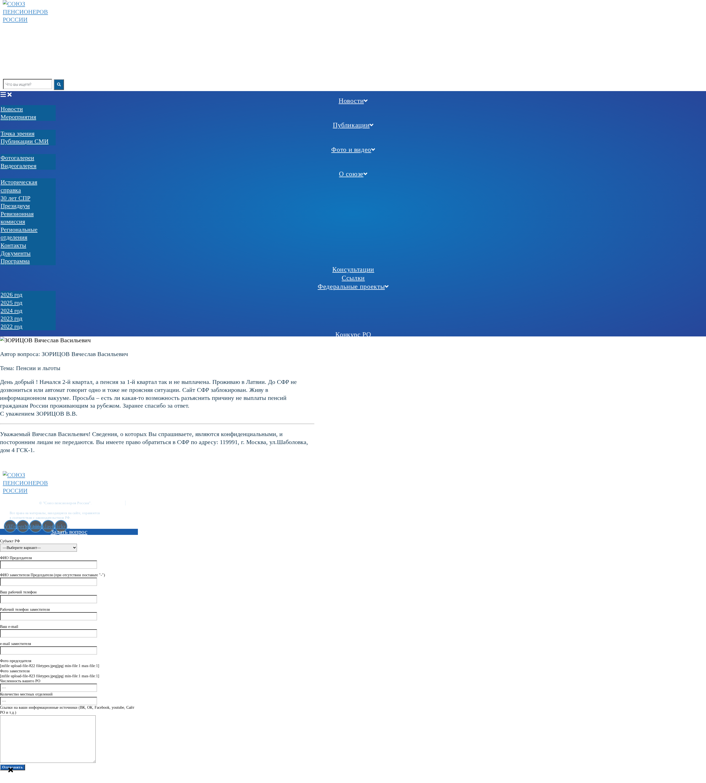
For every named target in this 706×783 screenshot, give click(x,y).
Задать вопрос (69, 531)
